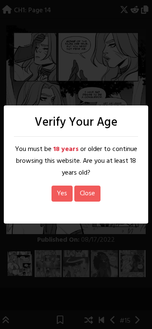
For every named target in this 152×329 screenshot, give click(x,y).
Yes (62, 193)
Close (87, 193)
